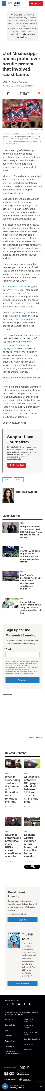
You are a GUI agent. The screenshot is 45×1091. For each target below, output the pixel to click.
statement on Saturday (19, 286)
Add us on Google (25, 93)
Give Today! (18, 465)
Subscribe (22, 680)
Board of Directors (32, 1039)
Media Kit (28, 1050)
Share (8, 93)
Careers (8, 1036)
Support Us (10, 1041)
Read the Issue (22, 984)
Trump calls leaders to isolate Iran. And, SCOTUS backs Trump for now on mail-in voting (31, 532)
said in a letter (19, 315)
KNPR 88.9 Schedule (28, 1020)
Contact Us (10, 1025)
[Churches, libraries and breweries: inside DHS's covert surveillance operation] (13, 821)
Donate (37, 4)
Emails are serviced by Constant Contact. (22, 673)
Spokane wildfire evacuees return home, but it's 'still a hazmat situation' (30, 845)
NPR (7, 479)
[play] (5, 1086)
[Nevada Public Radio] (10, 1067)
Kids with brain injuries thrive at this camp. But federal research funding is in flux (31, 607)
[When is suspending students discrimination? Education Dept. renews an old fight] (13, 763)
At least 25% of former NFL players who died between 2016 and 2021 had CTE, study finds (32, 789)
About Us (9, 1020)
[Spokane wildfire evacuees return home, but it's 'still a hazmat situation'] (32, 821)
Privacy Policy (32, 1013)
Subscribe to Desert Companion (13, 1052)
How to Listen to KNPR (31, 1033)
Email (8, 649)
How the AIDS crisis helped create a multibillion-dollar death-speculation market (30, 556)
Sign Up (22, 920)
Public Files (28, 1045)
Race (18, 479)
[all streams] (41, 1086)
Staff (7, 1031)
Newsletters (10, 1047)
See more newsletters (17, 914)
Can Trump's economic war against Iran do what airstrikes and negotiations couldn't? (31, 582)
